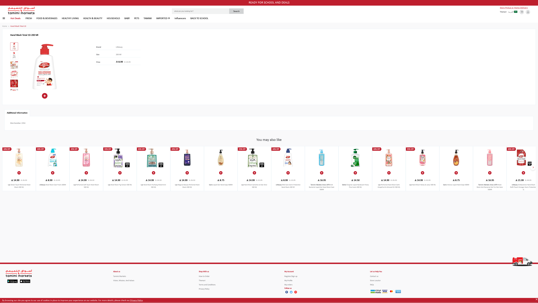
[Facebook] (286, 292)
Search (236, 11)
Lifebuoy (119, 47)
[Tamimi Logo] (21, 10)
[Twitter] (291, 292)
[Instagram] (295, 292)
